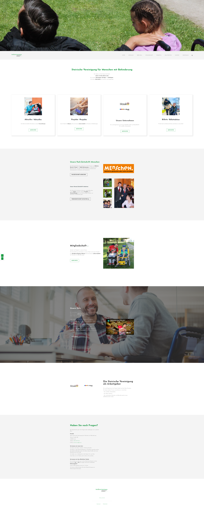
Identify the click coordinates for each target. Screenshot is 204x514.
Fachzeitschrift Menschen (79, 174)
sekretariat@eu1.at (77, 442)
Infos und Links (102, 497)
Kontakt (177, 55)
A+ (2, 255)
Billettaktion (168, 55)
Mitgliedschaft (149, 55)
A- (2, 258)
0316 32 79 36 (77, 440)
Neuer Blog (185, 55)
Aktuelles (131, 55)
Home (123, 55)
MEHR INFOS (79, 128)
